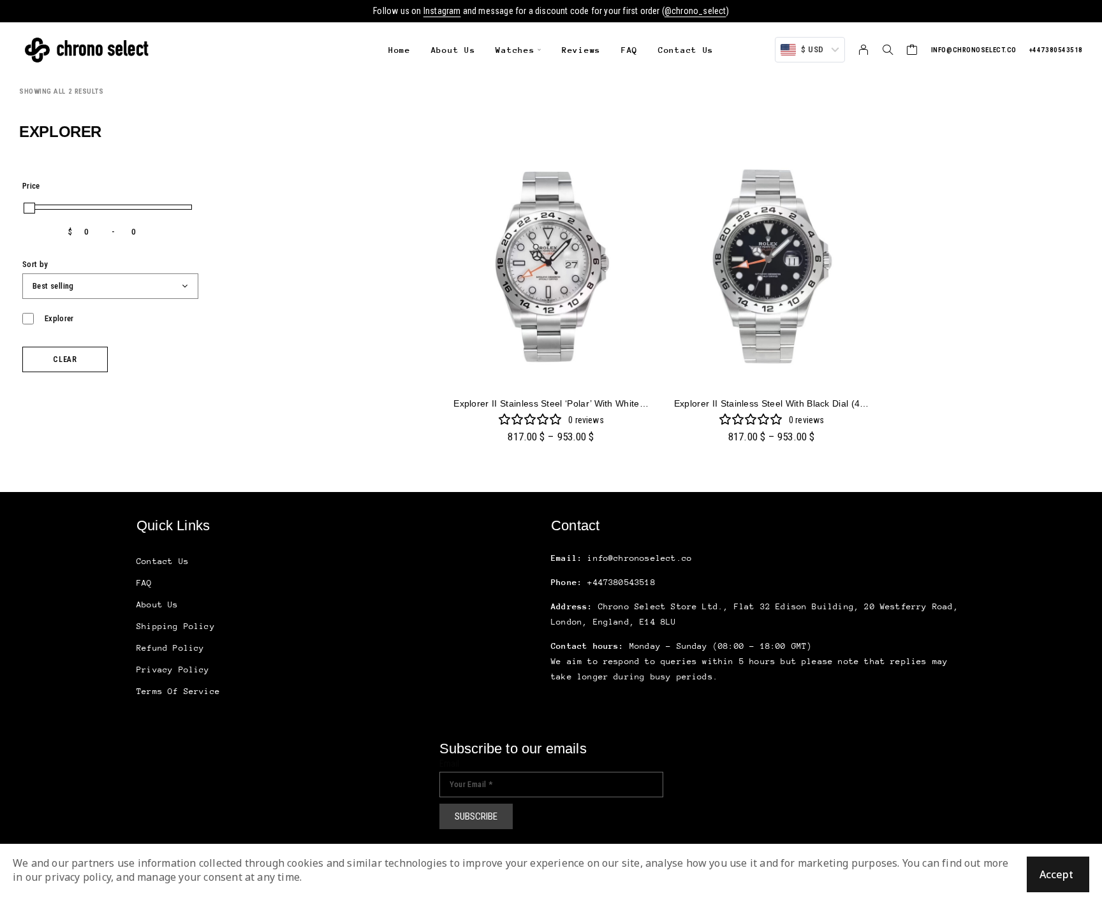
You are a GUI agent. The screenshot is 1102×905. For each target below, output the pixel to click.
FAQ (629, 50)
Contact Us (686, 50)
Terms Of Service (178, 691)
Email (449, 763)
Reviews (581, 50)
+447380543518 (1056, 50)
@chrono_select (695, 11)
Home (399, 50)
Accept (1056, 874)
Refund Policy (170, 648)
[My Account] (863, 49)
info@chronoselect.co (974, 50)
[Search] (888, 49)
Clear (65, 359)
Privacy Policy (173, 669)
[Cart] (912, 51)
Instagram (442, 11)
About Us (453, 50)
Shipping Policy (175, 626)
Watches (515, 50)
